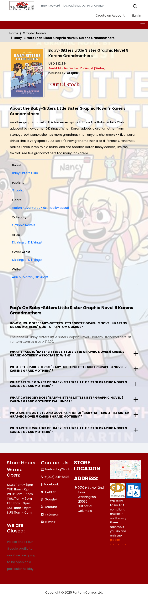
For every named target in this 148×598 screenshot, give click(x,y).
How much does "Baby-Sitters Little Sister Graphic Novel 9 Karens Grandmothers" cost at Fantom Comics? (68, 325)
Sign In (136, 15)
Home (13, 33)
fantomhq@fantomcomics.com (69, 469)
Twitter (50, 492)
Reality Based (58, 208)
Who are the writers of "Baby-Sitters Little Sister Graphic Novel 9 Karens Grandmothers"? (68, 430)
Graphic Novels (34, 33)
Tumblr (50, 522)
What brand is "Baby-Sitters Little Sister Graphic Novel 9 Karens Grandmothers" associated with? (67, 354)
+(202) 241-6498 (57, 477)
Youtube (51, 507)
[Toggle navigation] (142, 25)
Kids (43, 208)
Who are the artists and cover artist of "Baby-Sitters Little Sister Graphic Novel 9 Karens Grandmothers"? (69, 415)
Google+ (51, 499)
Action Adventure (25, 208)
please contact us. (118, 542)
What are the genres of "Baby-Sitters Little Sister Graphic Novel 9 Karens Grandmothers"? (68, 384)
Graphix (18, 190)
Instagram (52, 514)
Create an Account (110, 15)
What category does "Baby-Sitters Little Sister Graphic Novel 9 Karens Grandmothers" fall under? (67, 399)
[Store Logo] (21, 5)
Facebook (51, 484)
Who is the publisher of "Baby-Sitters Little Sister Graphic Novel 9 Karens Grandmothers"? (68, 369)
